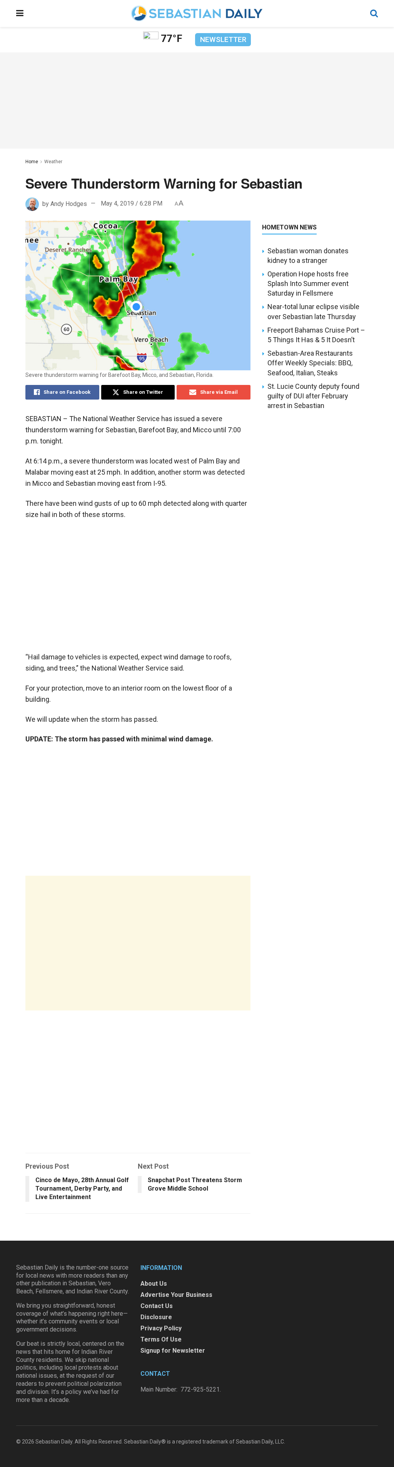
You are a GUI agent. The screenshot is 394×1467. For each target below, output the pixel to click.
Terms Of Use (161, 1339)
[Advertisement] (137, 943)
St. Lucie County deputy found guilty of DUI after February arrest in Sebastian (313, 396)
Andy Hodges (68, 203)
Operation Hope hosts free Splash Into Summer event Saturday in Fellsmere (308, 283)
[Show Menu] (19, 13)
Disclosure (156, 1317)
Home (31, 161)
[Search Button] (374, 13)
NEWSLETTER (223, 39)
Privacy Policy (161, 1328)
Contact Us (156, 1306)
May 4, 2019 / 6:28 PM (131, 203)
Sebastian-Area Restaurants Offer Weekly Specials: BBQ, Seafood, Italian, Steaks (310, 362)
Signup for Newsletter (172, 1350)
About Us (153, 1283)
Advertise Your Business (176, 1294)
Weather (53, 161)
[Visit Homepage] (196, 13)
